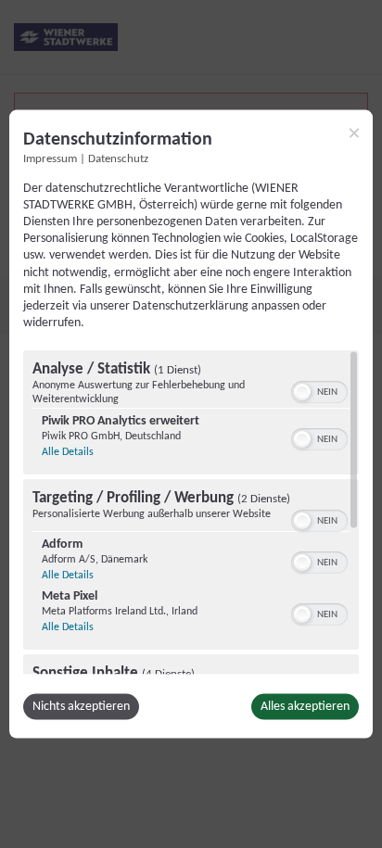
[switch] (319, 390)
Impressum (50, 158)
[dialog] (191, 424)
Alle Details (68, 452)
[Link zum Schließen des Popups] (354, 132)
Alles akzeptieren (305, 707)
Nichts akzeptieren (81, 707)
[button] (302, 392)
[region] (191, 512)
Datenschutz (118, 158)
